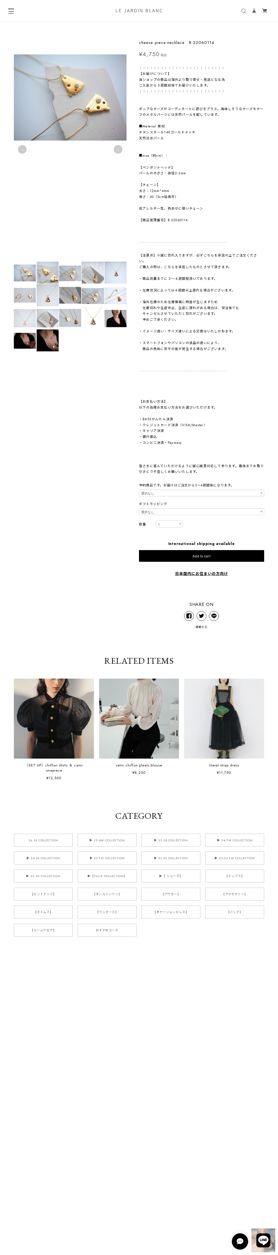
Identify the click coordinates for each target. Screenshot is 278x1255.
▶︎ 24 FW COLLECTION (234, 840)
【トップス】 (235, 876)
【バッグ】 (235, 912)
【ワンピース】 (107, 912)
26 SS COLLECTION (43, 840)
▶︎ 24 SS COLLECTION (43, 858)
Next (118, 149)
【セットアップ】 (43, 894)
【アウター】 (171, 894)
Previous (22, 149)
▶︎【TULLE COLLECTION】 (107, 876)
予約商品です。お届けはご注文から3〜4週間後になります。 (186, 485)
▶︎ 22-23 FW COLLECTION (234, 858)
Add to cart (201, 556)
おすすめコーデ (107, 930)
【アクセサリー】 (235, 894)
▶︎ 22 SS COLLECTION (43, 876)
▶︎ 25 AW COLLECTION (107, 840)
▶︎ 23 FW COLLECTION (107, 858)
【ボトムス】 (43, 912)
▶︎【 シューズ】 (171, 876)
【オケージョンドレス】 (171, 912)
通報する (201, 627)
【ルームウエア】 (43, 930)
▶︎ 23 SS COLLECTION (171, 858)
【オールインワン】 (107, 894)
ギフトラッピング (153, 504)
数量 (142, 524)
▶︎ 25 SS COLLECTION (171, 840)
